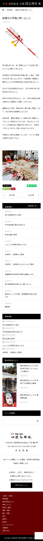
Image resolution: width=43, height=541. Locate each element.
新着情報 (9, 316)
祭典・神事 (6, 510)
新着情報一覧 (32, 206)
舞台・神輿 (6, 513)
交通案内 (5, 528)
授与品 (4, 522)
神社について (6, 504)
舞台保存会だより (8, 502)
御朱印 (4, 519)
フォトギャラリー (8, 525)
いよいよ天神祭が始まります (13, 345)
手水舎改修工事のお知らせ (12, 332)
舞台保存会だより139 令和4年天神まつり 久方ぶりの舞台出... (29, 368)
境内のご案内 (6, 507)
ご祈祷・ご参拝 (7, 496)
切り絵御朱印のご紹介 (10, 325)
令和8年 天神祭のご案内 (12, 352)
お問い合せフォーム (21, 485)
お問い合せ (6, 530)
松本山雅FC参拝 (8, 339)
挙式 (3, 516)
